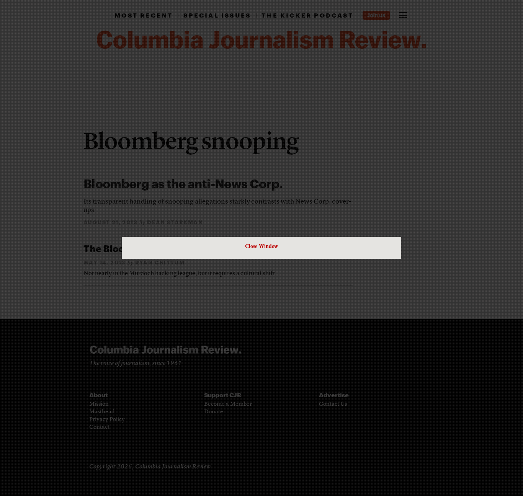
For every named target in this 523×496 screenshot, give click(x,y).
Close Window (261, 246)
